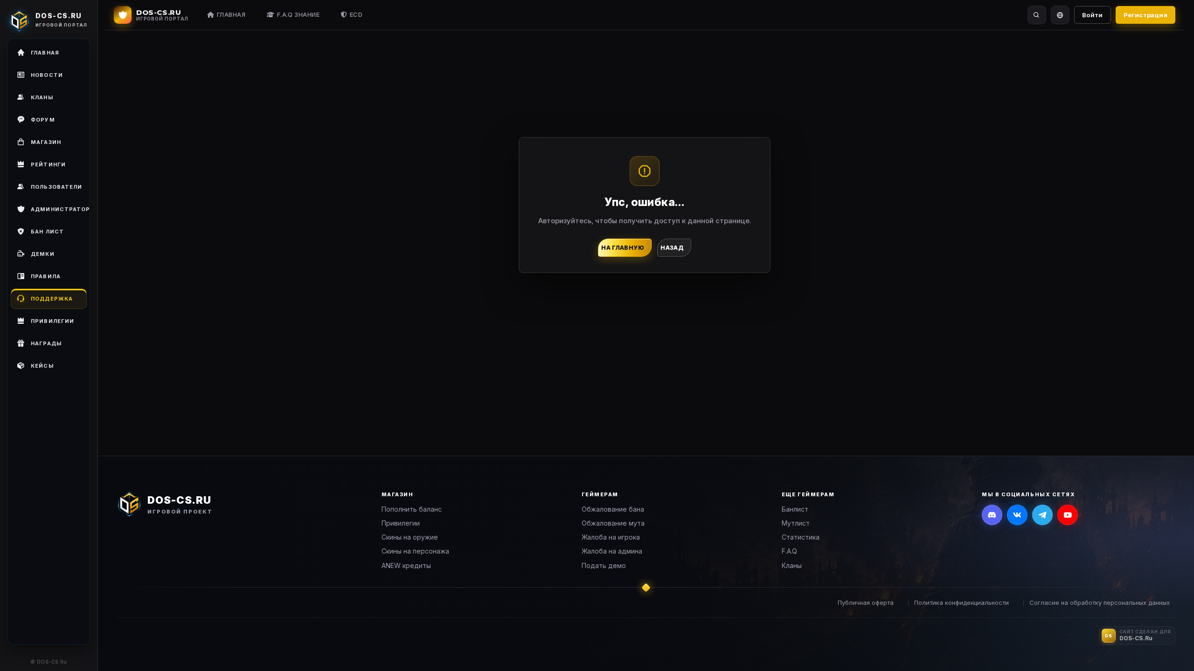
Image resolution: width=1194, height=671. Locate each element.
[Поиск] (1036, 15)
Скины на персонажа (415, 551)
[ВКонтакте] (1017, 515)
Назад (672, 247)
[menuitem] (49, 187)
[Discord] (992, 515)
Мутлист (796, 523)
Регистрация (1145, 15)
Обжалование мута (613, 523)
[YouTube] (1067, 515)
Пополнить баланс (412, 509)
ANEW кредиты (406, 565)
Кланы (792, 565)
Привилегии (401, 523)
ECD (356, 14)
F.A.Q (789, 551)
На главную (622, 247)
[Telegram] (1042, 515)
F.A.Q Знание (298, 14)
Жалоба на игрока (611, 537)
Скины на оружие (410, 537)
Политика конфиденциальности (961, 602)
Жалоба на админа (612, 551)
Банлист (795, 509)
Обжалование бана (613, 509)
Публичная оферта (866, 602)
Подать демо (604, 565)
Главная (231, 14)
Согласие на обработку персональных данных (1099, 602)
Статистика (800, 537)
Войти (1092, 15)
